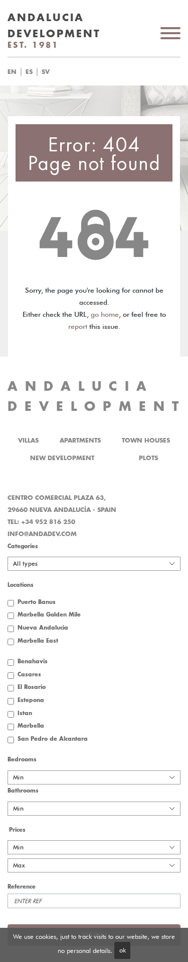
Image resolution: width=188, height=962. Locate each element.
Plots (148, 458)
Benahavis (33, 661)
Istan (25, 713)
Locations (21, 585)
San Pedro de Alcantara (53, 739)
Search (106, 72)
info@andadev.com (42, 534)
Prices (17, 830)
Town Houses (146, 441)
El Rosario (32, 687)
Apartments (80, 441)
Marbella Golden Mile (49, 615)
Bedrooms (22, 759)
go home (105, 314)
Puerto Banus (37, 602)
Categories (23, 546)
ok (122, 950)
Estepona (31, 700)
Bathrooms (23, 791)
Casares (29, 674)
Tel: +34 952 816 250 (41, 522)
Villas (28, 441)
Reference (22, 887)
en (12, 72)
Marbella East (38, 641)
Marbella (31, 726)
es (29, 72)
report (77, 326)
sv (46, 72)
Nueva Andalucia (43, 628)
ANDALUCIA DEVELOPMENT (97, 396)
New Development (62, 458)
